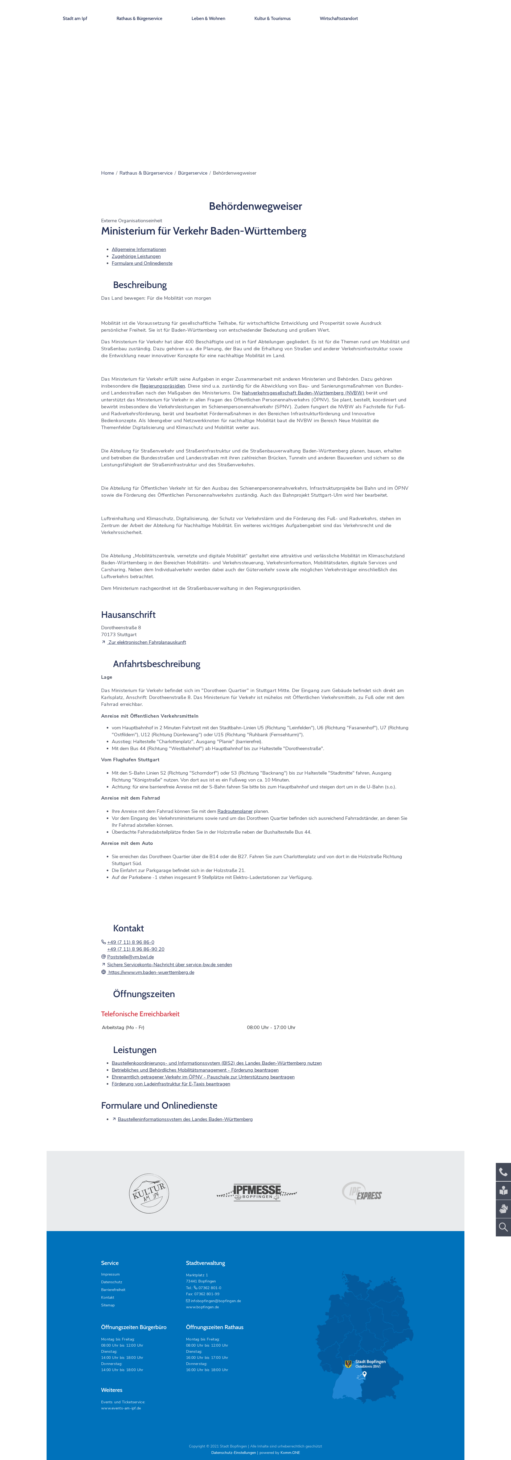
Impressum (110, 1274)
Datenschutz (111, 1282)
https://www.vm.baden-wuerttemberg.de (150, 972)
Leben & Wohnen (208, 18)
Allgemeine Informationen (139, 249)
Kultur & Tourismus (272, 18)
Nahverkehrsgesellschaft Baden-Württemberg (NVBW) (303, 393)
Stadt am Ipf (75, 18)
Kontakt (107, 1297)
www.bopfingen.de (202, 1307)
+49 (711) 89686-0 (130, 942)
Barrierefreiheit (113, 1289)
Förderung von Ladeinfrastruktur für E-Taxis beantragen (171, 1084)
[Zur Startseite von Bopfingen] (422, 13)
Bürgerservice (192, 173)
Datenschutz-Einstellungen (233, 1452)
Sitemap (108, 1305)
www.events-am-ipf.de (121, 1408)
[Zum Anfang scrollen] (494, 1443)
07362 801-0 (210, 1287)
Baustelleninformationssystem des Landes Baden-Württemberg (185, 1119)
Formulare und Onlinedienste (142, 263)
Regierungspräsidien (162, 386)
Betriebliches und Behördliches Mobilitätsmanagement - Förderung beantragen (195, 1070)
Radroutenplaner (235, 811)
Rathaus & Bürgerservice (139, 18)
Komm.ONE (290, 1452)
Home (107, 173)
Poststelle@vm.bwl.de (130, 957)
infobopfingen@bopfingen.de (216, 1300)
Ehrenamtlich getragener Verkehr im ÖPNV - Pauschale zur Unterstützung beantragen (203, 1077)
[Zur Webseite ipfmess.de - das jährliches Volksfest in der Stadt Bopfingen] (255, 1193)
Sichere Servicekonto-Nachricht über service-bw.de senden (169, 964)
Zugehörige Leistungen (136, 256)
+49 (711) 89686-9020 (135, 949)
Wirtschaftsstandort (339, 18)
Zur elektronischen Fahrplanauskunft (146, 642)
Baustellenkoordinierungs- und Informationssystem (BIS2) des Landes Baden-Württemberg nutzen (217, 1063)
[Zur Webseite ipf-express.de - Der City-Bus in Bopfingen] (362, 1194)
